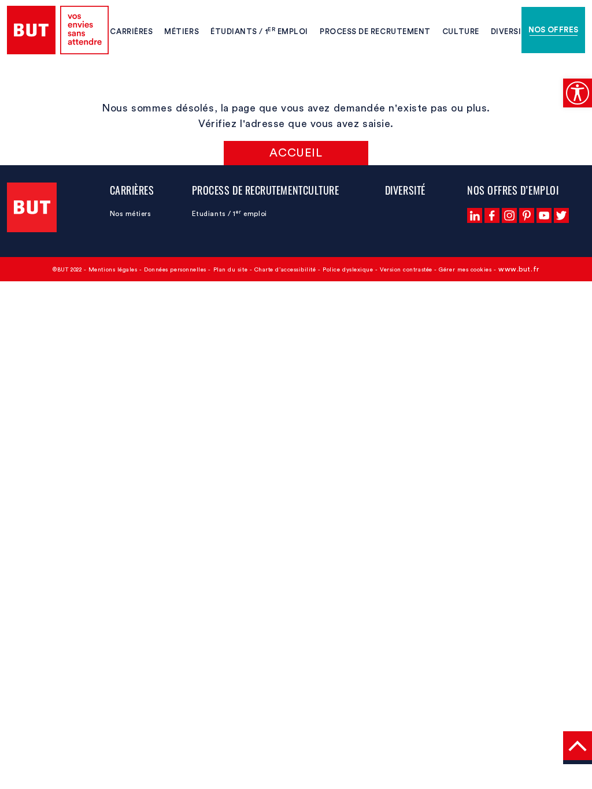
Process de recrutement (375, 31)
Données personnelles (175, 270)
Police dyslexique (348, 270)
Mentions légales (113, 270)
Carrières (131, 31)
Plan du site (230, 270)
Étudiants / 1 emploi (259, 31)
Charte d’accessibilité (285, 270)
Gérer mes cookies (465, 270)
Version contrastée (406, 270)
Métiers (181, 31)
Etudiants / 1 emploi (229, 214)
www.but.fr (518, 269)
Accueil (295, 153)
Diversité (511, 31)
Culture (460, 31)
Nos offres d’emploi (512, 190)
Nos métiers (130, 213)
